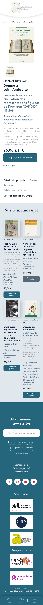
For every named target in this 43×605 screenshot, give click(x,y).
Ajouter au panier (23, 157)
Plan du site (8, 591)
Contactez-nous (21, 464)
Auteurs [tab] (34, 180)
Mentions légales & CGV (23, 591)
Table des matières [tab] (14, 190)
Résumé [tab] (8, 185)
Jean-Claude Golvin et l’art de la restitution (11, 247)
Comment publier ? (21, 468)
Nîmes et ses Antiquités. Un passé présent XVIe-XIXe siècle (30, 249)
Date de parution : (13, 196)
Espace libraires (21, 471)
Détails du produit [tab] (14, 180)
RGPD (37, 591)
